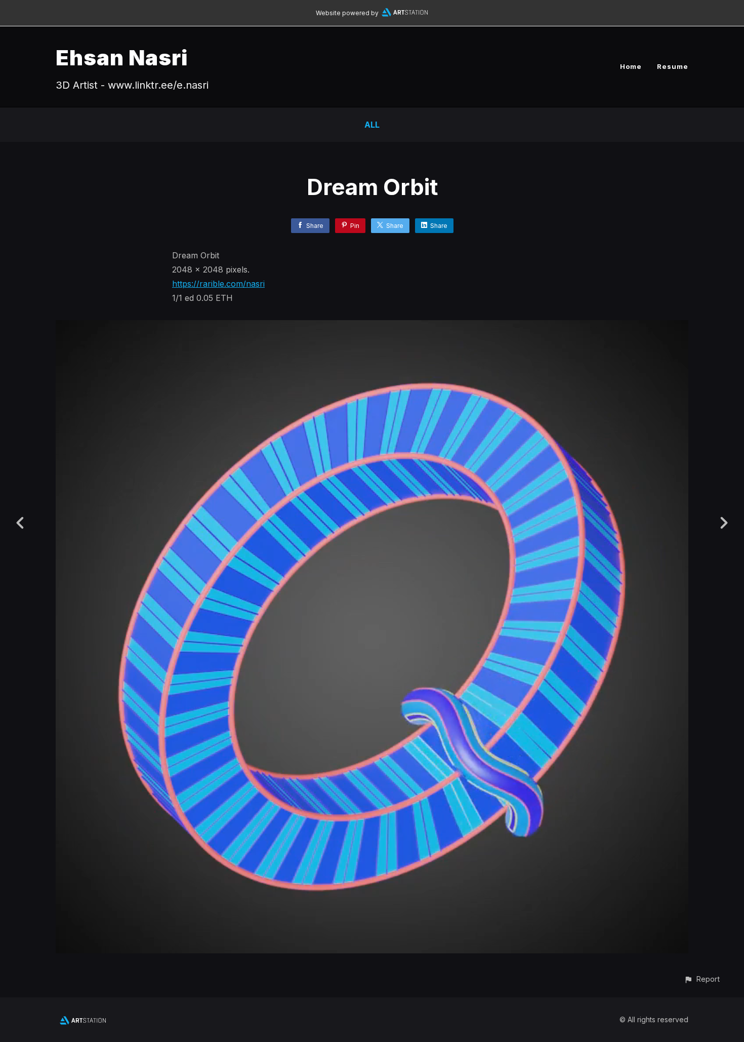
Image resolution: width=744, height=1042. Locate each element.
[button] (702, 979)
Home (631, 66)
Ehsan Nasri (122, 57)
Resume (672, 66)
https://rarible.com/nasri (218, 284)
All (372, 125)
